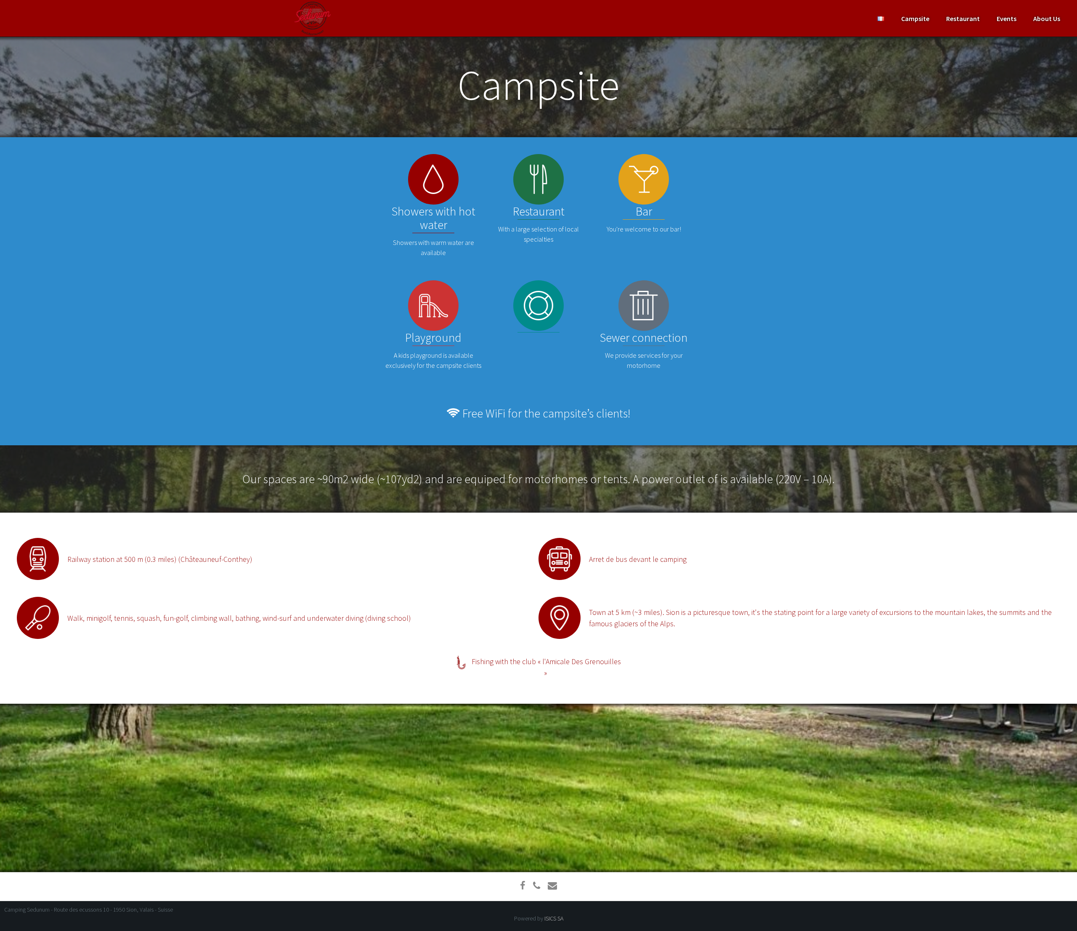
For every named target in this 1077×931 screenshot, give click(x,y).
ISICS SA (553, 918)
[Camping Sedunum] (312, 18)
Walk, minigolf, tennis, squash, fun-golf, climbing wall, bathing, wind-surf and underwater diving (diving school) (239, 618)
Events (1006, 18)
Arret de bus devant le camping (638, 559)
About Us (1046, 18)
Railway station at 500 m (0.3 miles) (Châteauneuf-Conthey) (159, 559)
